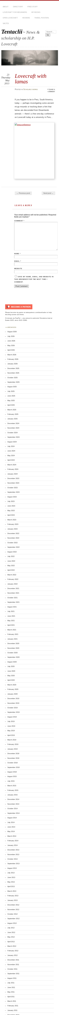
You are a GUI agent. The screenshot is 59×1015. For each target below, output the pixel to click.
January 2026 (12, 364)
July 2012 (11, 928)
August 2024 (12, 442)
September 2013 (13, 863)
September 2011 (13, 973)
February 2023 (12, 524)
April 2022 (11, 570)
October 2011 (12, 969)
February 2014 (12, 841)
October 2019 (12, 708)
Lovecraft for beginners (15, 12)
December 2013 (13, 850)
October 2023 (12, 488)
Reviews (26, 18)
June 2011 (11, 987)
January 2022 (12, 584)
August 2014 (12, 818)
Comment (19, 221)
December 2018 (13, 753)
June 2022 (11, 561)
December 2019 (13, 698)
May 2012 (11, 937)
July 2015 (11, 781)
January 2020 (12, 694)
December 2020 (13, 643)
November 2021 (13, 593)
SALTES (6, 23)
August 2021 (12, 607)
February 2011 (12, 1006)
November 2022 (13, 538)
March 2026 (11, 355)
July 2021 (11, 611)
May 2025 (11, 400)
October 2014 (12, 808)
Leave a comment (51, 90)
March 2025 (11, 410)
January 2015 (12, 795)
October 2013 (12, 859)
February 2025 (12, 414)
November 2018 (13, 758)
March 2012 (11, 946)
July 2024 (11, 446)
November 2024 (13, 428)
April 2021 (11, 625)
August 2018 (12, 772)
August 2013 (12, 868)
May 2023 (11, 510)
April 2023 (11, 515)
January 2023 (12, 529)
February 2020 (12, 689)
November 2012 (13, 909)
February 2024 (12, 469)
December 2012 (13, 905)
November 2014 (13, 804)
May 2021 (11, 620)
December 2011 (13, 960)
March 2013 (11, 891)
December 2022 (13, 533)
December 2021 (13, 588)
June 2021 (11, 616)
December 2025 (13, 368)
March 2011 (11, 1001)
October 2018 (12, 763)
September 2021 (13, 602)
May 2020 (11, 675)
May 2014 (11, 831)
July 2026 (11, 336)
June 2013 (11, 877)
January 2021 (12, 639)
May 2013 (11, 882)
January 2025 (12, 419)
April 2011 (11, 997)
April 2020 (11, 680)
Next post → (48, 193)
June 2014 (11, 827)
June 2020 (11, 671)
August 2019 (12, 717)
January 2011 (12, 1010)
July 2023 (11, 501)
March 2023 (11, 520)
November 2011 (13, 964)
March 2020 (11, 685)
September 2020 (13, 657)
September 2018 (13, 767)
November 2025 (13, 373)
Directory (18, 7)
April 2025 (11, 405)
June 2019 (11, 726)
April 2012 (11, 941)
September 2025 (13, 382)
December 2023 (13, 478)
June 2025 (11, 396)
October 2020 (12, 653)
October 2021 (12, 598)
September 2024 (13, 437)
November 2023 (13, 483)
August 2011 (11, 978)
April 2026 (11, 350)
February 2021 (12, 634)
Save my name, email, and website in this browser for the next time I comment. (34, 279)
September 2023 (13, 492)
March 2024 (11, 465)
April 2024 (11, 460)
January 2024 (12, 474)
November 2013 (13, 854)
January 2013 (12, 900)
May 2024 (11, 455)
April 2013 (11, 886)
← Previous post (23, 193)
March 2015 (11, 785)
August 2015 (12, 776)
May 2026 (11, 345)
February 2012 (12, 951)
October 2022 (12, 543)
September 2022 (13, 547)
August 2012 (12, 923)
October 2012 (12, 914)
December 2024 (13, 423)
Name (17, 253)
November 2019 (13, 703)
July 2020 (11, 666)
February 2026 (12, 359)
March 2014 (11, 836)
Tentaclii (11, 31)
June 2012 (11, 932)
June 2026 (11, 341)
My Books (35, 12)
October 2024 (12, 432)
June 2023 (11, 506)
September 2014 (13, 813)
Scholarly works (30, 89)
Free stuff (32, 7)
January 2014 (12, 845)
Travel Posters (41, 18)
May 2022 (11, 565)
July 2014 (11, 822)
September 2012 (13, 918)
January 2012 (12, 955)
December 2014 (13, 799)
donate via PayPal (13, 318)
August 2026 (12, 332)
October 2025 (12, 377)
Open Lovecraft (10, 18)
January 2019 (12, 749)
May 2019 (11, 730)
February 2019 (12, 744)
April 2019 (11, 735)
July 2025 (11, 391)
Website (18, 268)
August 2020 (12, 662)
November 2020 (13, 648)
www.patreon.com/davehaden (36, 312)
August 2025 (12, 387)
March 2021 (11, 630)
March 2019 (11, 740)
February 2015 (12, 790)
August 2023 (12, 497)
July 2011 (10, 983)
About (5, 7)
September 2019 (13, 712)
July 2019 (11, 721)
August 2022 (12, 552)
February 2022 (12, 579)
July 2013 (11, 873)
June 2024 (11, 451)
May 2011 (11, 992)
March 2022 (11, 575)
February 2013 (12, 896)
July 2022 (11, 556)
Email (17, 261)
